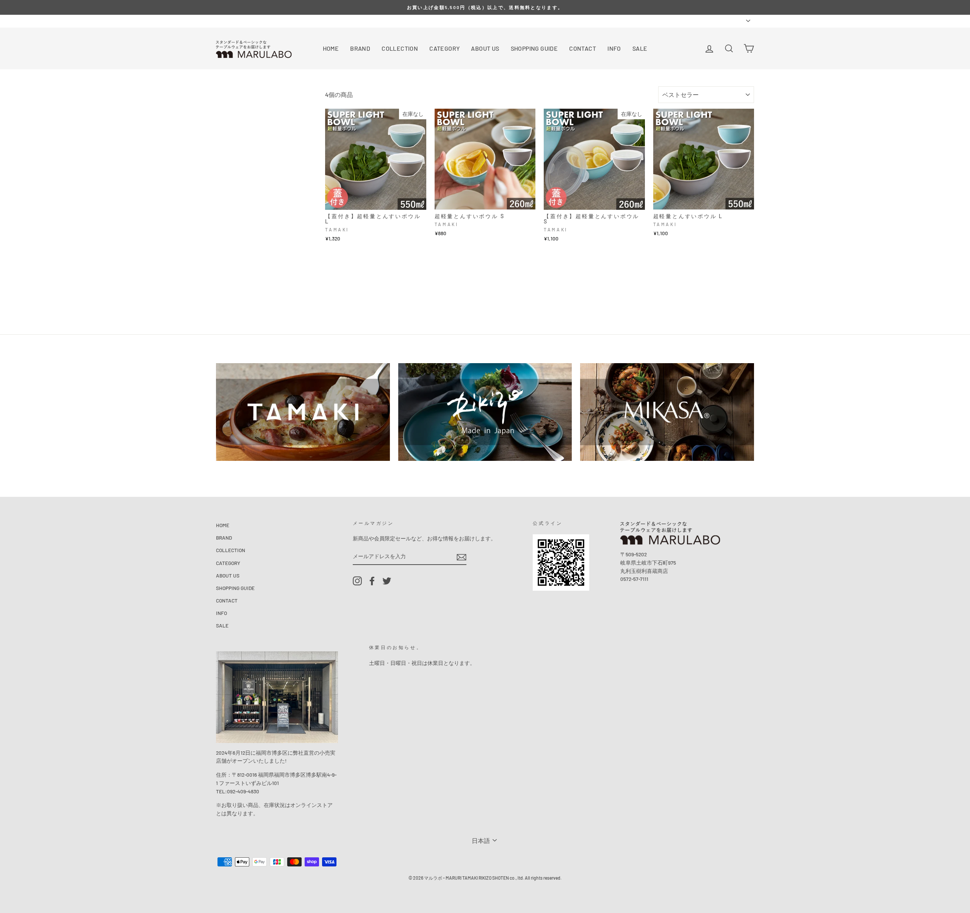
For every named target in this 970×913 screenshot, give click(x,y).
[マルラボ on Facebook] (372, 581)
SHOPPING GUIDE (534, 48)
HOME (331, 48)
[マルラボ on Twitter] (386, 581)
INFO (614, 48)
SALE (640, 48)
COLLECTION (400, 48)
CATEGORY (444, 48)
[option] (485, 7)
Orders (223, 20)
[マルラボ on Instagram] (357, 581)
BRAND (360, 48)
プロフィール (255, 20)
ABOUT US (485, 48)
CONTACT (582, 48)
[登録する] (461, 556)
